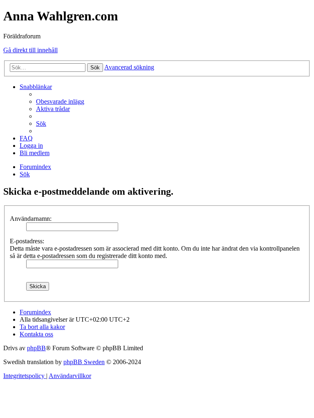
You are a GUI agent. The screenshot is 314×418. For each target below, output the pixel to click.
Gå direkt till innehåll (30, 50)
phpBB (36, 348)
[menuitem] (60, 101)
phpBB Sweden (84, 361)
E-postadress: (27, 241)
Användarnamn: (31, 218)
